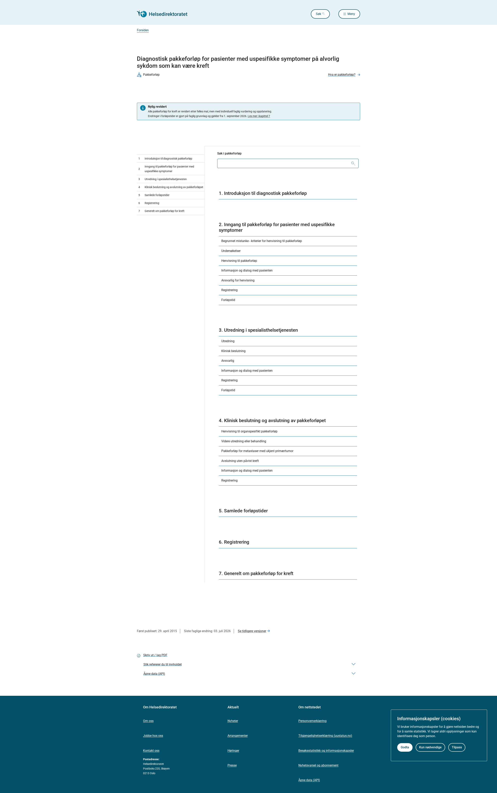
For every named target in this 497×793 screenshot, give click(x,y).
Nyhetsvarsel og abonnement (318, 765)
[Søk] (353, 163)
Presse (232, 765)
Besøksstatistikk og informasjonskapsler (326, 750)
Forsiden (143, 30)
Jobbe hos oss (153, 735)
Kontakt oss (151, 750)
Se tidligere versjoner (252, 631)
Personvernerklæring (312, 721)
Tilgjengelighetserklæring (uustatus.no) (325, 735)
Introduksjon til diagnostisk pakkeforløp (165, 158)
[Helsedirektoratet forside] (165, 14)
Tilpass (457, 747)
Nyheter (233, 721)
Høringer (233, 750)
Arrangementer (238, 735)
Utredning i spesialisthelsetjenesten (162, 179)
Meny (351, 14)
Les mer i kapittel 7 (259, 116)
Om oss (148, 721)
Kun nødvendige (430, 747)
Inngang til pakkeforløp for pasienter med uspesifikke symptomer (166, 169)
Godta (405, 747)
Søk (318, 14)
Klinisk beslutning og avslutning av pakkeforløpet (170, 187)
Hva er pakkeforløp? (341, 74)
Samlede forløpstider (153, 195)
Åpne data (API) (309, 780)
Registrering (148, 203)
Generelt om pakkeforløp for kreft (161, 211)
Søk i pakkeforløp (229, 153)
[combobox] (287, 163)
